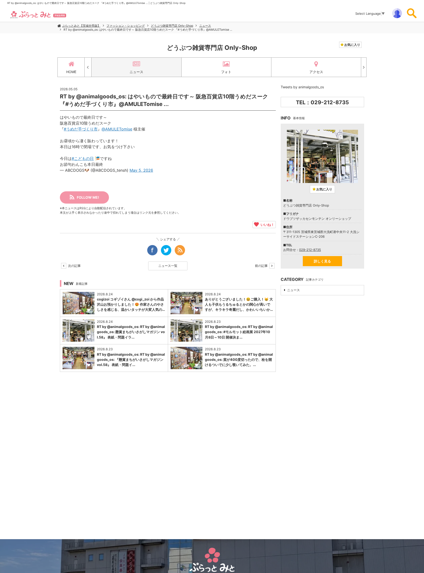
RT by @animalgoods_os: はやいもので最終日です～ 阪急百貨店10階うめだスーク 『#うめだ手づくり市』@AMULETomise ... (148, 29)
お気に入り (352, 45)
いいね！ (266, 224)
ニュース (205, 25)
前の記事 (262, 266)
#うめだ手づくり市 (81, 129)
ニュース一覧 (167, 266)
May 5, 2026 (141, 170)
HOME (71, 72)
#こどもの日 (83, 158)
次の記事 (74, 266)
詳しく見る (322, 261)
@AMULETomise (117, 129)
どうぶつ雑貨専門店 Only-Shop (172, 25)
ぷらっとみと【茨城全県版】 (81, 25)
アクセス (316, 72)
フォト (226, 72)
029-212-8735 (310, 250)
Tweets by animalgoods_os (302, 87)
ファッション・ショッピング (125, 25)
